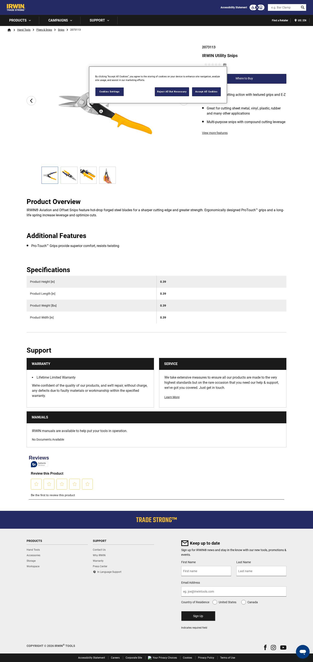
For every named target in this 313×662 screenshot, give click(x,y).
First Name (188, 562)
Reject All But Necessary (172, 91)
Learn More (171, 397)
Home (9, 30)
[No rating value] (213, 64)
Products (18, 20)
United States (227, 602)
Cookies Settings (109, 91)
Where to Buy (244, 78)
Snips (61, 29)
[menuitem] (19, 20)
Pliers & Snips (44, 29)
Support (97, 20)
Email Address (190, 582)
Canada (252, 602)
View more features (215, 133)
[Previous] (31, 100)
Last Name (243, 562)
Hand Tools (23, 29)
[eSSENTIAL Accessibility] (257, 7)
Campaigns (58, 20)
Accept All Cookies (206, 91)
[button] (265, 647)
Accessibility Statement (234, 7)
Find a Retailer (280, 20)
